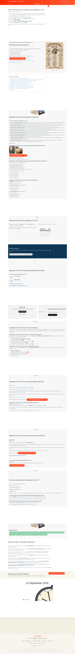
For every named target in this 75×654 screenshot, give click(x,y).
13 (42, 233)
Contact (39, 643)
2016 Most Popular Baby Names (46, 532)
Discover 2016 (12, 532)
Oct (41, 3)
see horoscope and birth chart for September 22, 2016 (21, 254)
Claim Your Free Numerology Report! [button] (36, 399)
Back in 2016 (12, 89)
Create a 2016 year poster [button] (16, 58)
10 (48, 232)
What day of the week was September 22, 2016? (19, 82)
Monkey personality (18, 407)
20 (42, 235)
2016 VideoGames (43, 534)
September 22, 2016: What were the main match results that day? (23, 81)
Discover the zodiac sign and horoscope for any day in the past (21, 389)
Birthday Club (50, 641)
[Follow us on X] (34, 638)
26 (40, 236)
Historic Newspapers (36, 641)
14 (43, 233)
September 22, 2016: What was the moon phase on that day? (21, 87)
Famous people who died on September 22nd (18, 285)
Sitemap (31, 643)
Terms (44, 643)
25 (49, 235)
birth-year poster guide (14, 568)
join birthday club (52, 314)
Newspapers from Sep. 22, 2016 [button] (17, 155)
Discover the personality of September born (17, 397)
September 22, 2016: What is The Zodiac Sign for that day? (21, 86)
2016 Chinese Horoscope (59, 532)
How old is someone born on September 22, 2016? (19, 88)
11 (49, 232)
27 (42, 236)
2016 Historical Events (21, 532)
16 (46, 233)
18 (49, 233)
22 (45, 235)
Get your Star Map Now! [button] (16, 465)
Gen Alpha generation (20, 502)
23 (46, 235)
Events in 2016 (12, 143)
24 (48, 235)
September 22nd (39, 394)
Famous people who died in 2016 (15, 283)
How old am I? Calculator (17, 493)
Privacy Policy (34, 645)
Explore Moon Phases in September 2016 (17, 455)
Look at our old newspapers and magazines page (18, 159)
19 (40, 235)
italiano (66, 1)
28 (43, 236)
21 (43, 235)
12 (40, 233)
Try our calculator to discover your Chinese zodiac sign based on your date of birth (25, 410)
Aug (33, 3)
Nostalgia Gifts (28, 641)
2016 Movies (12, 534)
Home (23, 641)
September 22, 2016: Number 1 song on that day (19, 84)
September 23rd (59, 394)
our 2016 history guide (22, 567)
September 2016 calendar (52, 224)
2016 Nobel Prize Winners (33, 532)
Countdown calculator (18, 498)
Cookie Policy (40, 645)
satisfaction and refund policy (17, 62)
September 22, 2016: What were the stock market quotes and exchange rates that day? (27, 79)
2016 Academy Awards (27, 534)
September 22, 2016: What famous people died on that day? (21, 83)
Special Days (43, 641)
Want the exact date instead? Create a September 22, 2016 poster (21, 60)
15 (45, 233)
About (35, 643)
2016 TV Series (19, 534)
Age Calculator (42, 493)
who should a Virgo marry (20, 392)
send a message (22, 311)
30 (46, 236)
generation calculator (33, 504)
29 (45, 236)
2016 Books (36, 534)
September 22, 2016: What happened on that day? (19, 78)
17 (48, 233)
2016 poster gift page (35, 567)
